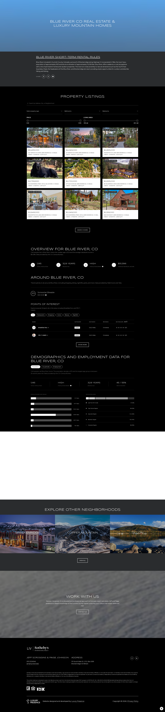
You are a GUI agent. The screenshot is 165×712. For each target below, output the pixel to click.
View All (82, 560)
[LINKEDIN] (136, 658)
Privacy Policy (133, 701)
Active (60, 315)
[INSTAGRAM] (132, 658)
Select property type (33, 111)
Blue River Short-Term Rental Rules (68, 57)
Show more (82, 344)
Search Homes (82, 230)
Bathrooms (68, 111)
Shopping (51, 315)
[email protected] (33, 664)
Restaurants (41, 315)
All (33, 315)
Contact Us (82, 612)
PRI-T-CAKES (42, 335)
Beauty (68, 315)
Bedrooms (106, 111)
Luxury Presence (77, 701)
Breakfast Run (42, 327)
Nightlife (76, 315)
